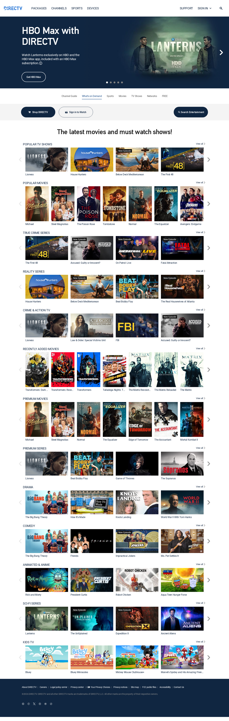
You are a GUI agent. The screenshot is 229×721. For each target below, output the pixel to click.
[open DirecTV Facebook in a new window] (28, 704)
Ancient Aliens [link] (168, 633)
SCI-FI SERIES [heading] (32, 603)
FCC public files (149, 687)
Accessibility (165, 687)
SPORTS (77, 8)
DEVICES (93, 8)
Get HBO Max (33, 77)
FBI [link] (117, 340)
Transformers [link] (84, 390)
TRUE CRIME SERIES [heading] (36, 233)
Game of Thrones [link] (125, 478)
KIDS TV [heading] (28, 642)
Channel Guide (69, 96)
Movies (122, 96)
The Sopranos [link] (168, 478)
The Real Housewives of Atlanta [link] (177, 301)
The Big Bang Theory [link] (36, 517)
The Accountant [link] (162, 439)
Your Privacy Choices (100, 687)
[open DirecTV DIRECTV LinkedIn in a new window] (23, 704)
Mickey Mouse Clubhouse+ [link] (130, 672)
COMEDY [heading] (29, 526)
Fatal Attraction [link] (169, 262)
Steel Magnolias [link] (59, 224)
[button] (221, 8)
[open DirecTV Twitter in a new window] (34, 704)
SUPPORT (186, 8)
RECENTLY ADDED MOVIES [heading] (41, 349)
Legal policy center (58, 687)
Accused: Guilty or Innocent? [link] (85, 262)
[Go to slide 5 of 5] (122, 82)
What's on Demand (92, 96)
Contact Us (179, 687)
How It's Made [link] (78, 517)
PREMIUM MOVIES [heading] (35, 399)
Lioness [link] (29, 174)
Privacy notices (120, 687)
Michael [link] (29, 224)
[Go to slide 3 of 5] (114, 82)
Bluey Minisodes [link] (79, 672)
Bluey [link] (28, 672)
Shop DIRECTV (40, 112)
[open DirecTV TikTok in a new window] (51, 704)
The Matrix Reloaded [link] (165, 390)
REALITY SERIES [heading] (33, 271)
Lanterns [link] (30, 633)
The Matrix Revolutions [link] (141, 390)
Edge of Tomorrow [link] (138, 439)
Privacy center (77, 687)
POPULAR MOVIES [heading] (35, 183)
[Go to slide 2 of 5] (111, 82)
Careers (43, 687)
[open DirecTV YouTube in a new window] (45, 704)
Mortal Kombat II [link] (189, 439)
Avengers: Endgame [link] (190, 224)
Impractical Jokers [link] (125, 556)
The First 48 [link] (167, 174)
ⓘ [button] (40, 63)
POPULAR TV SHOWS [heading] (37, 144)
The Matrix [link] (186, 390)
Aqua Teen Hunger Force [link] (174, 594)
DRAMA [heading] (28, 487)
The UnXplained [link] (79, 633)
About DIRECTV (29, 687)
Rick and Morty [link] (33, 594)
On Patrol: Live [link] (123, 262)
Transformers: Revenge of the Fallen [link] (70, 390)
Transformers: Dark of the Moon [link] (42, 390)
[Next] (221, 52)
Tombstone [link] (109, 224)
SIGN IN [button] (203, 8)
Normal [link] (132, 224)
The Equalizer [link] (161, 224)
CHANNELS (59, 8)
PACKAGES (39, 8)
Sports (110, 96)
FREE (165, 96)
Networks (152, 96)
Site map (134, 687)
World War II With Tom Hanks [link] (176, 517)
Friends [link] (74, 556)
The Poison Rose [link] (86, 224)
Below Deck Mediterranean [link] (130, 174)
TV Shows (136, 96)
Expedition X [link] (122, 633)
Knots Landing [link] (123, 517)
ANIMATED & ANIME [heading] (36, 565)
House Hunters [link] (78, 174)
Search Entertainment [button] (192, 112)
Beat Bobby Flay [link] (124, 301)
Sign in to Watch (77, 112)
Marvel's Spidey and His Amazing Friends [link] (182, 672)
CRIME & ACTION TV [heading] (36, 310)
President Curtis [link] (79, 594)
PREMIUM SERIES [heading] (34, 448)
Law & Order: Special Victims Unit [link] (88, 340)
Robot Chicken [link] (123, 594)
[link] (46, 159)
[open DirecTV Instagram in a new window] (40, 704)
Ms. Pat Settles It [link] (170, 556)
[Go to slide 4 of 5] (118, 82)
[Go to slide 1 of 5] (107, 82)
